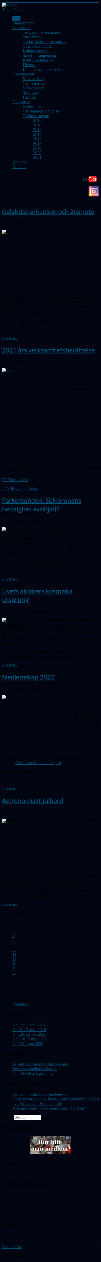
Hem (16, 18)
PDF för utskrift (15, 480)
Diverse (29, 65)
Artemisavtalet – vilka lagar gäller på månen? (49, 1108)
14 (14, 968)
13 (14, 963)
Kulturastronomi (36, 51)
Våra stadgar (33, 88)
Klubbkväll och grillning (32, 1073)
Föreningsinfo (23, 74)
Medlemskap (33, 78)
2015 (37, 129)
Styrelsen (30, 92)
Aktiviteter (21, 27)
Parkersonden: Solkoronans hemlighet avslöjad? (41, 504)
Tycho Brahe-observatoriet (44, 41)
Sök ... (7, 1117)
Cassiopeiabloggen (38, 46)
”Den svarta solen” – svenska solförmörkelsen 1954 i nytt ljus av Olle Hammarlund (55, 1101)
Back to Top (12, 1246)
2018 (37, 143)
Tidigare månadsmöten (41, 32)
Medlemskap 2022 (28, 677)
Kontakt (19, 167)
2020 (37, 153)
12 (14, 959)
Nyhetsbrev (32, 106)
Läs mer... (10, 338)
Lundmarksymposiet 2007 (44, 69)
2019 (37, 148)
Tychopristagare (36, 116)
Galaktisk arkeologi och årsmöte (48, 211)
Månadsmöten (23, 23)
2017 (37, 139)
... (14, 949)
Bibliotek (19, 162)
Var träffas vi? (34, 83)
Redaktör (19, 1004)
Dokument (21, 102)
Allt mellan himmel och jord (38, 762)
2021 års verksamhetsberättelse (48, 350)
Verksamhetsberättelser (41, 111)
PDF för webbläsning (19, 488)
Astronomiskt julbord (32, 800)
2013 (37, 120)
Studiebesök (33, 37)
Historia (29, 97)
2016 (37, 134)
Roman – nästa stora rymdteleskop (40, 1094)
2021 (37, 157)
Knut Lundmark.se (38, 60)
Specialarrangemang (39, 55)
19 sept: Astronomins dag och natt (40, 1064)
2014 (37, 125)
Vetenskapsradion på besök (34, 1069)
